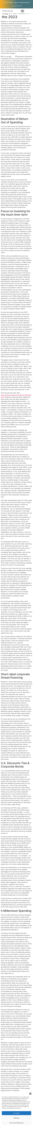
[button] (30, 1094)
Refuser (16, 1118)
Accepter (16, 1113)
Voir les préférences (17, 1123)
